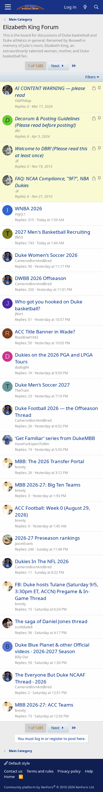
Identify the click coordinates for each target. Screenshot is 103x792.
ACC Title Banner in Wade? (45, 331)
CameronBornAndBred (33, 260)
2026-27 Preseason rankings (47, 538)
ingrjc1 (20, 214)
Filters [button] (90, 76)
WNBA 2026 (28, 208)
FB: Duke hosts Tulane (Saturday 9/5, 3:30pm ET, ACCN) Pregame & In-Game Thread (56, 591)
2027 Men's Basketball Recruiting (52, 232)
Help (89, 771)
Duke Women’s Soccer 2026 (46, 255)
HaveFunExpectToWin (32, 443)
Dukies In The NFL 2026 (42, 561)
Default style (19, 763)
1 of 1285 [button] (35, 65)
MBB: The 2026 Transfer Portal (49, 461)
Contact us (13, 771)
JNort (19, 313)
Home (9, 776)
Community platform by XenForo (49, 787)
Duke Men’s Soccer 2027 (42, 384)
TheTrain (22, 390)
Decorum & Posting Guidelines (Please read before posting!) (47, 122)
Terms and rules (40, 771)
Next (55, 65)
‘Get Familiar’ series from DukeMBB (55, 438)
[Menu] (8, 7)
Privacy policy (69, 771)
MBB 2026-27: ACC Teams (44, 704)
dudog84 (22, 367)
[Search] (96, 7)
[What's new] (84, 7)
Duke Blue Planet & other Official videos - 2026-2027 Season (52, 648)
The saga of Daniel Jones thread (51, 621)
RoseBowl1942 (26, 337)
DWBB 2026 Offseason (40, 278)
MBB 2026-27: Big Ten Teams (47, 484)
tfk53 (19, 237)
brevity (20, 467)
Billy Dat (21, 657)
